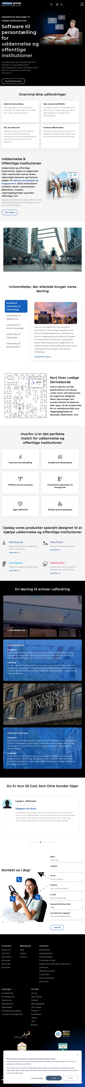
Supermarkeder (46, 957)
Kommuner (44, 981)
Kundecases (36, 1014)
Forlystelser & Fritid (47, 960)
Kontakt (34, 1000)
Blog (22, 950)
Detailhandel (44, 950)
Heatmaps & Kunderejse (12, 1011)
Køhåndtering (7, 1004)
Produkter (7, 946)
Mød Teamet (36, 997)
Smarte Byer (44, 974)
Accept (53, 1078)
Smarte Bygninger (46, 978)
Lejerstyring (6, 1000)
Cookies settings (37, 1078)
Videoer (23, 953)
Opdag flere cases (42, 357)
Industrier (44, 946)
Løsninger (6, 989)
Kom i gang (9, 212)
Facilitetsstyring (8, 997)
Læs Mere (13, 552)
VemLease (6, 967)
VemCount (6, 950)
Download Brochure (13, 81)
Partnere (35, 1011)
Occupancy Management (12, 1014)
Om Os (34, 993)
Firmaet (35, 989)
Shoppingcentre (46, 953)
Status (35, 1025)
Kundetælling (7, 993)
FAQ (33, 1021)
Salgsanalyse (7, 1007)
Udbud (34, 1018)
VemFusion (6, 964)
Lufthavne (43, 967)
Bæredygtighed (38, 1004)
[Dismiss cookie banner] (77, 1055)
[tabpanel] (42, 815)
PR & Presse (36, 1007)
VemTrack (6, 953)
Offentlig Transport (47, 971)
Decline (70, 1078)
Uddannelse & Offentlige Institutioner (55, 964)
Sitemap (23, 957)
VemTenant (6, 957)
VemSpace (6, 960)
